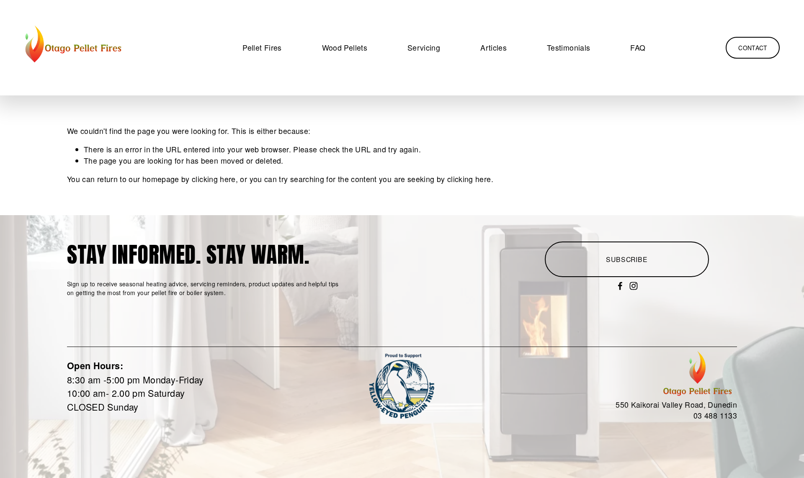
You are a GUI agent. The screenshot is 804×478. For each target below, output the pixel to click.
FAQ (637, 47)
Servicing (423, 47)
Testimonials (568, 47)
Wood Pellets (344, 47)
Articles (493, 47)
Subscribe (626, 259)
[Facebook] (620, 286)
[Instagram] (633, 286)
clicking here (214, 179)
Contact (752, 48)
